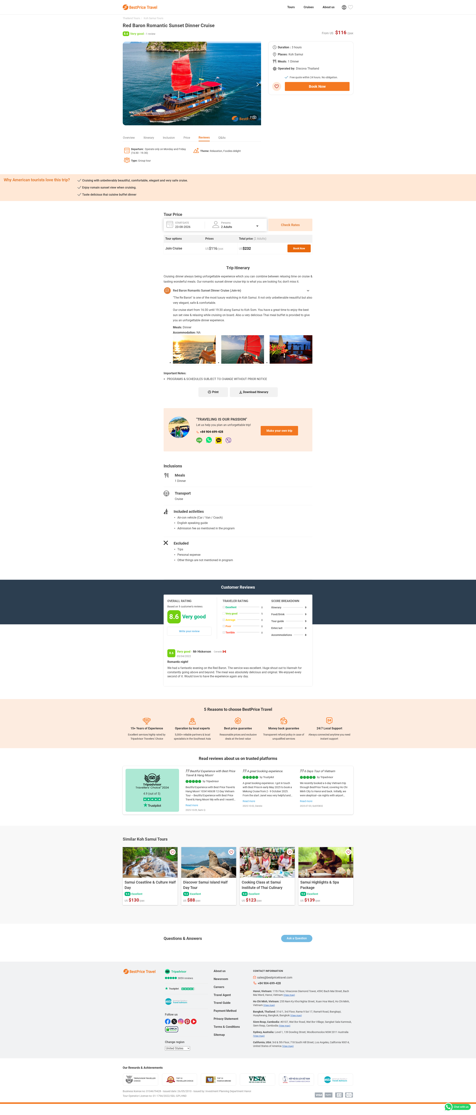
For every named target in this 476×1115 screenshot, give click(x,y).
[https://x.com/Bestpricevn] (174, 1021)
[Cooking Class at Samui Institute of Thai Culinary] (267, 862)
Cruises (309, 7)
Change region (174, 1042)
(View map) (289, 995)
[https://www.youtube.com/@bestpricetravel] (194, 1021)
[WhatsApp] (211, 440)
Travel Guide (222, 1003)
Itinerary (149, 137)
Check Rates (290, 225)
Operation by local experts (192, 728)
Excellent (231, 607)
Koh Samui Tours (153, 18)
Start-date (182, 222)
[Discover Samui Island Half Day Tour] (208, 862)
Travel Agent (222, 995)
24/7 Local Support (329, 728)
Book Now (317, 86)
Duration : (284, 47)
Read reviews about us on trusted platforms (238, 758)
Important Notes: (175, 373)
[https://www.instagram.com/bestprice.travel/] (181, 1021)
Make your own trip (279, 430)
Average (230, 619)
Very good (231, 613)
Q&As (222, 137)
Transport (183, 493)
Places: (283, 54)
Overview (129, 137)
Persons (226, 222)
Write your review (189, 631)
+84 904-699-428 (211, 432)
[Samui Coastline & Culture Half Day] (150, 862)
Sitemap (219, 1035)
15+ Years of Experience (147, 728)
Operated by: (286, 68)
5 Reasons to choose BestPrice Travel (238, 709)
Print (215, 392)
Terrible (230, 632)
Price (187, 137)
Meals (180, 475)
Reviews (204, 137)
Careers (219, 987)
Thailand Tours (131, 18)
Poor (228, 626)
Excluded (181, 543)
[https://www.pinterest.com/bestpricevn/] (187, 1021)
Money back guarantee (283, 728)
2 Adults (226, 227)
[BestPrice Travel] (140, 7)
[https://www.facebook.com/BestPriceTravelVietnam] (168, 1021)
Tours (291, 7)
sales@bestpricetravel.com (274, 977)
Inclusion (169, 137)
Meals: (282, 61)
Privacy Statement (226, 1019)
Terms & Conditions (227, 1027)
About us (329, 7)
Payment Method (225, 1011)
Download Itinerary (255, 392)
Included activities (189, 511)
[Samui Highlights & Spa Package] (325, 862)
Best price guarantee (238, 728)
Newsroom (221, 979)
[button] (258, 83)
